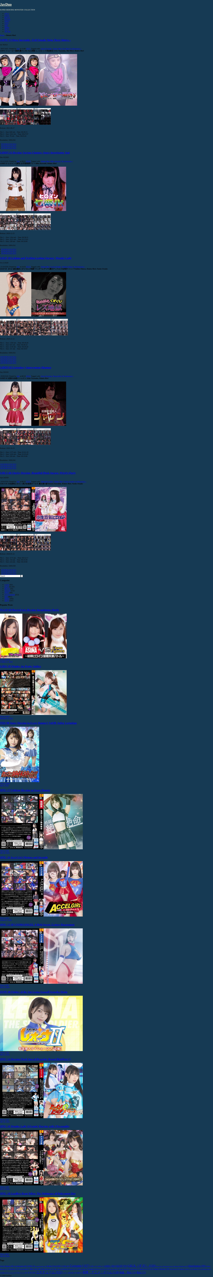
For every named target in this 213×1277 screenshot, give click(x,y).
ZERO (6, 27)
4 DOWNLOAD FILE (8, 363)
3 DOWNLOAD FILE (8, 361)
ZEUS (6, 29)
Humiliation (197, 1265)
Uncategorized (9, 595)
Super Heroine (161, 1269)
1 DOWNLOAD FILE (8, 357)
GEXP (121, 1265)
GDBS (100, 1266)
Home (2, 35)
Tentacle (7, 19)
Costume (79, 1265)
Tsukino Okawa (67, 267)
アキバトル (21, 1273)
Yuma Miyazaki (206, 1269)
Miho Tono (35, 1269)
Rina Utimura (114, 1269)
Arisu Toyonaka (46, 49)
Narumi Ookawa (95, 1269)
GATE (93, 1266)
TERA (6, 21)
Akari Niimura (7, 1266)
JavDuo (6, 4)
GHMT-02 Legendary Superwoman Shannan (25, 367)
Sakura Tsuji (143, 1269)
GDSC (109, 1265)
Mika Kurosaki (55, 161)
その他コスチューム (8, 1273)
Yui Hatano (196, 1269)
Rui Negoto (134, 1269)
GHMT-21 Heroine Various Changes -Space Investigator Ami (35, 152)
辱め (141, 1272)
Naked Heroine (70, 1269)
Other (6, 23)
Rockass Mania (124, 1269)
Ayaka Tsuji (53, 1266)
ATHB (31, 1266)
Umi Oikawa (174, 1269)
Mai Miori (65, 49)
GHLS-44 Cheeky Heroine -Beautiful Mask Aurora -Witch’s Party (38, 472)
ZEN (6, 25)
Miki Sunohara (47, 1269)
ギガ (31, 1272)
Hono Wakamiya (181, 1266)
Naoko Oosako (55, 267)
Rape (106, 1269)
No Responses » (75, 49)
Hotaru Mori (57, 49)
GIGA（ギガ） (142, 1265)
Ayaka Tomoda (41, 1266)
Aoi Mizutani (20, 1266)
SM (151, 1269)
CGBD (65, 1266)
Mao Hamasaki (24, 1269)
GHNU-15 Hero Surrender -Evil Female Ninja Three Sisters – (35, 40)
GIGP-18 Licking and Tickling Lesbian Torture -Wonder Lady (35, 258)
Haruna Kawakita (47, 482)
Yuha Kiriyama (185, 1269)
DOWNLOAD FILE (8, 144)
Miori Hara (58, 1269)
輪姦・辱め (128, 1272)
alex (18, 49)
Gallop (6, 16)
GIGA (6, 14)
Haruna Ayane (170, 1266)
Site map (7, 31)
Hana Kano (160, 1266)
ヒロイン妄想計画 (69, 1273)
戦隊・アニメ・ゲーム (101, 1272)
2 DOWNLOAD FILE (8, 359)
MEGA (7, 17)
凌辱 (79, 1273)
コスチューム (49, 1272)
